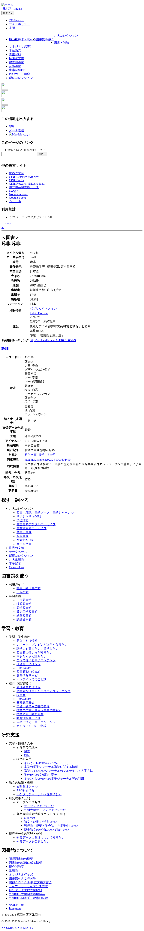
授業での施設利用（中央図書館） (39, 710)
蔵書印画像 (16, 62)
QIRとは (29, 817)
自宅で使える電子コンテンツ (36, 660)
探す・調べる (27, 39)
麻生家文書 (16, 58)
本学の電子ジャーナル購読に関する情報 (51, 766)
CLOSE (6, 223)
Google (13, 190)
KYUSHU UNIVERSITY (18, 927)
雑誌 (27, 755)
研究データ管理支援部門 (25, 890)
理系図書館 (24, 603)
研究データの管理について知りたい (40, 837)
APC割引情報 (25, 790)
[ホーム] (8, 4)
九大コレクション (66, 35)
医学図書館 (24, 607)
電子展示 (15, 563)
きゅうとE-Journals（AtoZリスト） (47, 762)
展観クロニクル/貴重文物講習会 (30, 882)
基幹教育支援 (25, 702)
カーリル (15, 201)
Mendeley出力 (21, 134)
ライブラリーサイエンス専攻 (28, 886)
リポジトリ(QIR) (20, 46)
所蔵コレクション (21, 77)
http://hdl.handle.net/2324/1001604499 (53, 340)
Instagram (15, 908)
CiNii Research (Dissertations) (27, 183)
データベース (18, 551)
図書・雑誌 (61, 42)
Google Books (17, 197)
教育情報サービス (28, 675)
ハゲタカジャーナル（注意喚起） (39, 794)
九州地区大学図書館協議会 (27, 894)
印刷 (12, 126)
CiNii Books (16, 180)
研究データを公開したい (33, 841)
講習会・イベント (28, 664)
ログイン (8, 13)
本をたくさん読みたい (31, 656)
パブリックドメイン (43, 308)
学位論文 (15, 50)
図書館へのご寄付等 (22, 878)
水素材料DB (17, 70)
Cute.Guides (16, 567)
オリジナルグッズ (21, 874)
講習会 (21, 695)
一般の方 (22, 592)
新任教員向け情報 (28, 687)
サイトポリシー (19, 24)
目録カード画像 (19, 73)
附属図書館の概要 (21, 858)
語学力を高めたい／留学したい (37, 648)
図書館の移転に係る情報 (25, 862)
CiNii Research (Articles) (24, 176)
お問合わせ (16, 20)
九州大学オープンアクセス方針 (45, 810)
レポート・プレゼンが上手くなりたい (42, 644)
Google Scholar (18, 194)
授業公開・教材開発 (30, 714)
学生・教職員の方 (28, 588)
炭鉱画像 (15, 66)
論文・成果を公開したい (40, 821)
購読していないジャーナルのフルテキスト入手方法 (58, 770)
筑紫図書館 (24, 615)
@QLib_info (16, 904)
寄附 (12, 28)
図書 (27, 751)
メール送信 (16, 130)
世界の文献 (16, 173)
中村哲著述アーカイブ (31, 528)
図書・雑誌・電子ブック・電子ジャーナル (45, 512)
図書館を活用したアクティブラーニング (43, 691)
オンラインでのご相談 (31, 679)
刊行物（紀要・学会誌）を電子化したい (51, 825)
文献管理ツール (27, 786)
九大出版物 (16, 559)
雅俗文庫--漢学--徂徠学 (40, 454)
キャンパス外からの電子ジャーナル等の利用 (54, 778)
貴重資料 (15, 54)
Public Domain (39, 313)
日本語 (6, 8)
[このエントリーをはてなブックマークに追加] (5, 103)
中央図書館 (24, 600)
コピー (42, 153)
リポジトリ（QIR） (29, 516)
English (18, 8)
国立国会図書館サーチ (24, 187)
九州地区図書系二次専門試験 (28, 898)
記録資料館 (24, 619)
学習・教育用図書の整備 (33, 706)
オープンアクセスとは (39, 806)
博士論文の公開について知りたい (46, 829)
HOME (13, 39)
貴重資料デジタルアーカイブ (36, 524)
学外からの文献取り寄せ (40, 774)
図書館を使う (45, 39)
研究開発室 (16, 866)
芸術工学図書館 (27, 611)
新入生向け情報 (27, 640)
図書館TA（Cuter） (29, 671)
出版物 (13, 870)
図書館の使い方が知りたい (34, 652)
